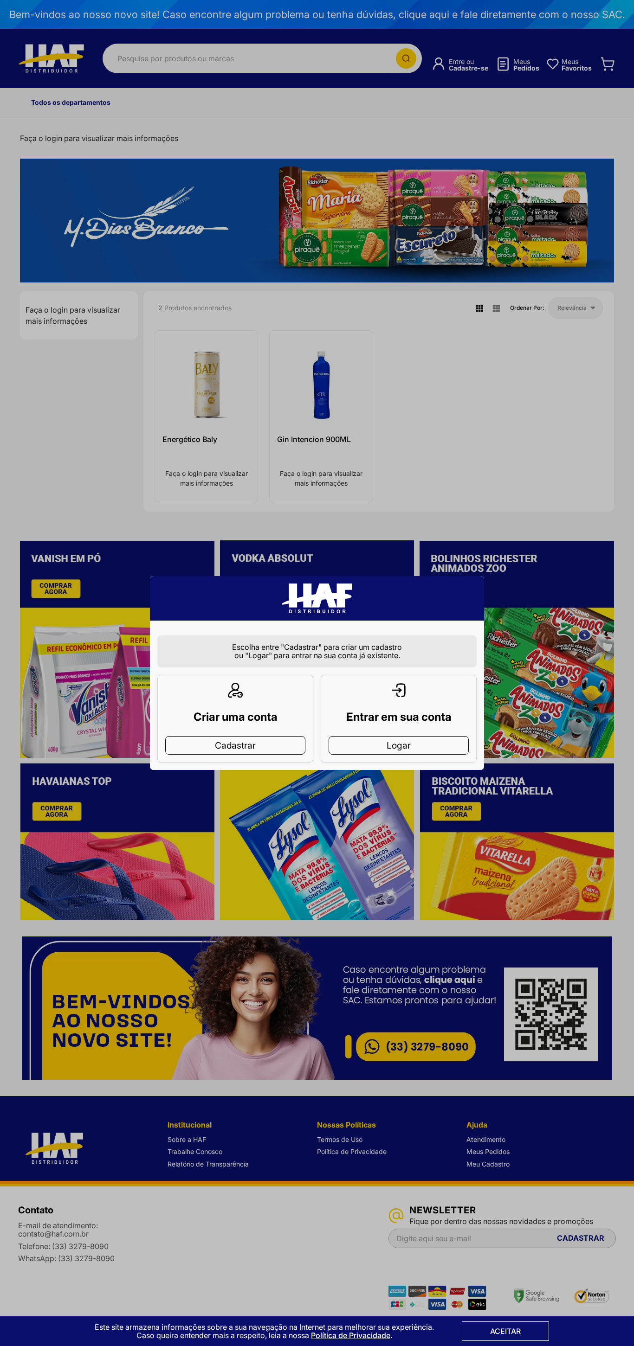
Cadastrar (235, 745)
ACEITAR (505, 1331)
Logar (399, 745)
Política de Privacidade (350, 1335)
